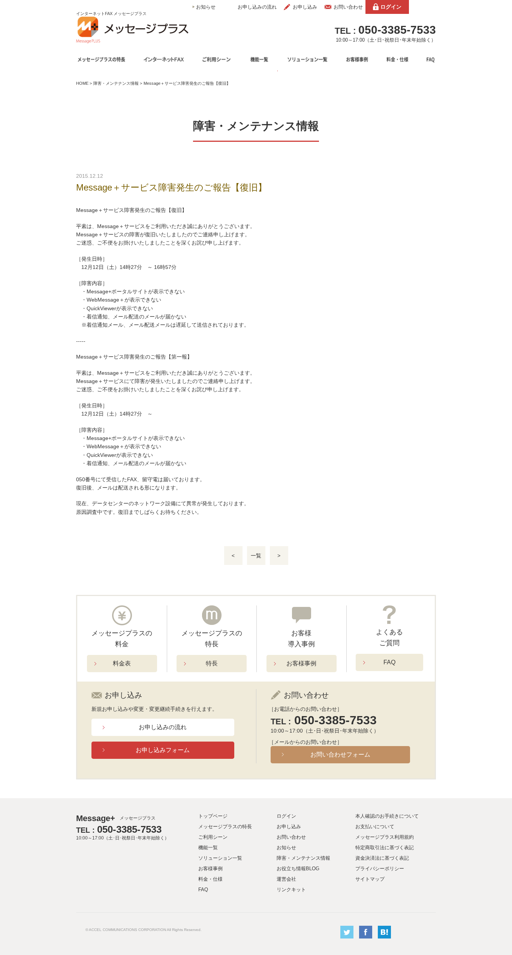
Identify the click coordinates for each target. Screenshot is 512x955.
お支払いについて (374, 826)
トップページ (213, 816)
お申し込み (305, 7)
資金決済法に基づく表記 (382, 858)
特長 (212, 663)
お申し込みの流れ (257, 7)
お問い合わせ (348, 7)
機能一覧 (208, 847)
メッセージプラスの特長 (225, 826)
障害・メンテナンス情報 (116, 83)
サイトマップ (370, 879)
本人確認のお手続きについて (387, 816)
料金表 (122, 663)
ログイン (390, 7)
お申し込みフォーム (163, 750)
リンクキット (291, 889)
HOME (82, 83)
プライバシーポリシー (379, 868)
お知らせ (206, 7)
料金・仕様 (210, 879)
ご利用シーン (213, 837)
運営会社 (286, 879)
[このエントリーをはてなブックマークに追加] (384, 937)
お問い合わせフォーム (340, 754)
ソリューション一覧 (220, 858)
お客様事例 (301, 663)
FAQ (389, 662)
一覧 (256, 556)
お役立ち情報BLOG (298, 868)
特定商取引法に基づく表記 (384, 847)
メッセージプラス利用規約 (384, 837)
